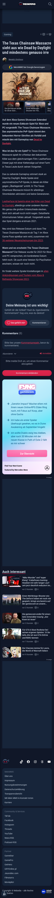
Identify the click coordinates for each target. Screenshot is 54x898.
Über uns (9, 776)
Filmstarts (9, 877)
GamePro (9, 860)
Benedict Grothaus (16, 59)
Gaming (7, 34)
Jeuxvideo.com (11, 873)
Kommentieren (39, 323)
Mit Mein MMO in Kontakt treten (19, 798)
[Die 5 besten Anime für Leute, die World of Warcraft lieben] (11, 652)
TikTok (7, 816)
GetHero (8, 864)
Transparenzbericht (13, 794)
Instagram (9, 825)
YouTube (8, 833)
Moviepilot (9, 882)
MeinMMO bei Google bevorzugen (29, 67)
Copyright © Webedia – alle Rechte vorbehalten (17, 891)
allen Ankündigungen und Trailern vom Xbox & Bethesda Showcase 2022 (25, 275)
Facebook (9, 820)
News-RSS (9, 838)
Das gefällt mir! (18, 323)
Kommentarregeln (30, 342)
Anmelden (46, 353)
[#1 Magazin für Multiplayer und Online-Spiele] (27, 4)
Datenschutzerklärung (15, 789)
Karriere (8, 802)
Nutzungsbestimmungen (16, 785)
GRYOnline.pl (10, 869)
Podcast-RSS (10, 842)
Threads (8, 829)
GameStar (9, 856)
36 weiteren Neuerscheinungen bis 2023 (22, 240)
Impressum (10, 780)
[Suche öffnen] (50, 4)
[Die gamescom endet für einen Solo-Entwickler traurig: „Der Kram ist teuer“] (11, 618)
